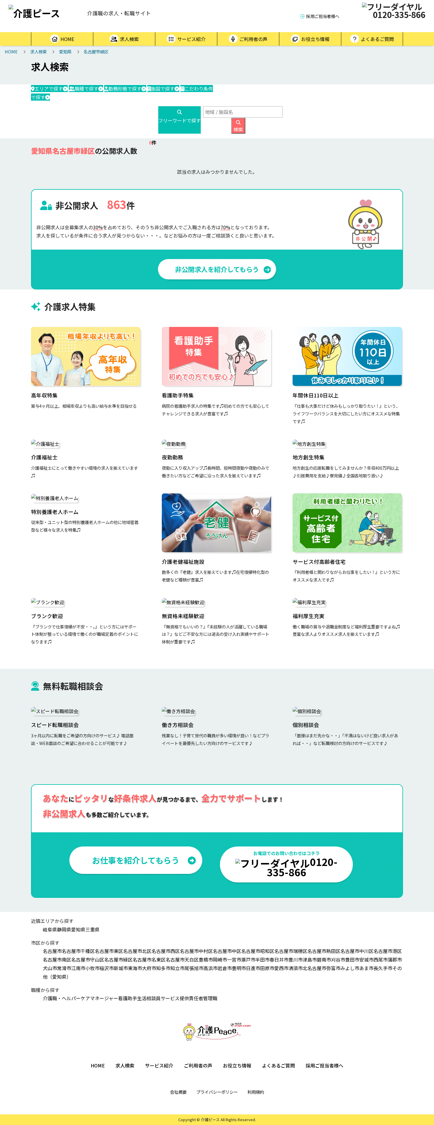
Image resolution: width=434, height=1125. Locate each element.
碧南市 (324, 959)
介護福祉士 (44, 457)
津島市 (310, 959)
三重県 (92, 929)
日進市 (253, 968)
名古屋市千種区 (78, 950)
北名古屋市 (314, 968)
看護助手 (127, 998)
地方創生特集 (308, 457)
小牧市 (92, 968)
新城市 (121, 968)
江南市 (78, 968)
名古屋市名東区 (149, 959)
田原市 (267, 968)
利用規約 (255, 1092)
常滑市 (64, 968)
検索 (238, 129)
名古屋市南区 (57, 959)
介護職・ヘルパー (62, 998)
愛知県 (65, 51)
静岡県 (64, 929)
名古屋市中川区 (356, 950)
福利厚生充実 (308, 616)
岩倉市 (225, 968)
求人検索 (129, 38)
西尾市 (380, 959)
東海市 (135, 968)
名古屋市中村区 (196, 950)
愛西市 (281, 968)
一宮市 (234, 959)
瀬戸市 (248, 959)
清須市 (295, 968)
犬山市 (50, 968)
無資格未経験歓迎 (183, 616)
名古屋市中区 (227, 950)
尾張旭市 (194, 968)
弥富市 (333, 968)
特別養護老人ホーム (55, 511)
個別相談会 (306, 724)
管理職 (210, 998)
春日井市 (279, 959)
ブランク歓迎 (47, 616)
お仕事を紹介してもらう (135, 860)
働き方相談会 (178, 724)
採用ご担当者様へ (322, 16)
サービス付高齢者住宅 (319, 561)
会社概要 (178, 1092)
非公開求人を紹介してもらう (217, 269)
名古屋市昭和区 (257, 950)
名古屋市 (52, 950)
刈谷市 (338, 959)
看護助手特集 (178, 395)
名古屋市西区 (165, 950)
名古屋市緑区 (96, 51)
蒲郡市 (395, 959)
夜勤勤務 (172, 457)
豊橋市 (206, 959)
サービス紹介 (191, 38)
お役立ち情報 (315, 38)
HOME (67, 38)
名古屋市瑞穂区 (290, 950)
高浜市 (210, 968)
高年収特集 (44, 395)
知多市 (163, 968)
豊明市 (239, 968)
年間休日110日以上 (316, 395)
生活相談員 (149, 998)
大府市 (149, 968)
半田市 (262, 959)
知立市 (177, 968)
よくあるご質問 (377, 38)
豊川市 (295, 959)
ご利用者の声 (253, 38)
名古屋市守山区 (87, 959)
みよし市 (349, 968)
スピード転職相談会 (55, 724)
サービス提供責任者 (182, 998)
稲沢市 (106, 968)
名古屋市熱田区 (323, 950)
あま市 (366, 968)
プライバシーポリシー (217, 1092)
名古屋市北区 (137, 950)
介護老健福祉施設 (183, 561)
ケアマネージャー (99, 998)
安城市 (366, 959)
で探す (49, 88)
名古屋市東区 (109, 950)
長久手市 (382, 968)
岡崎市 (220, 959)
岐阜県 (50, 929)
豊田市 (352, 959)
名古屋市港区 (387, 950)
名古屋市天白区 (182, 959)
